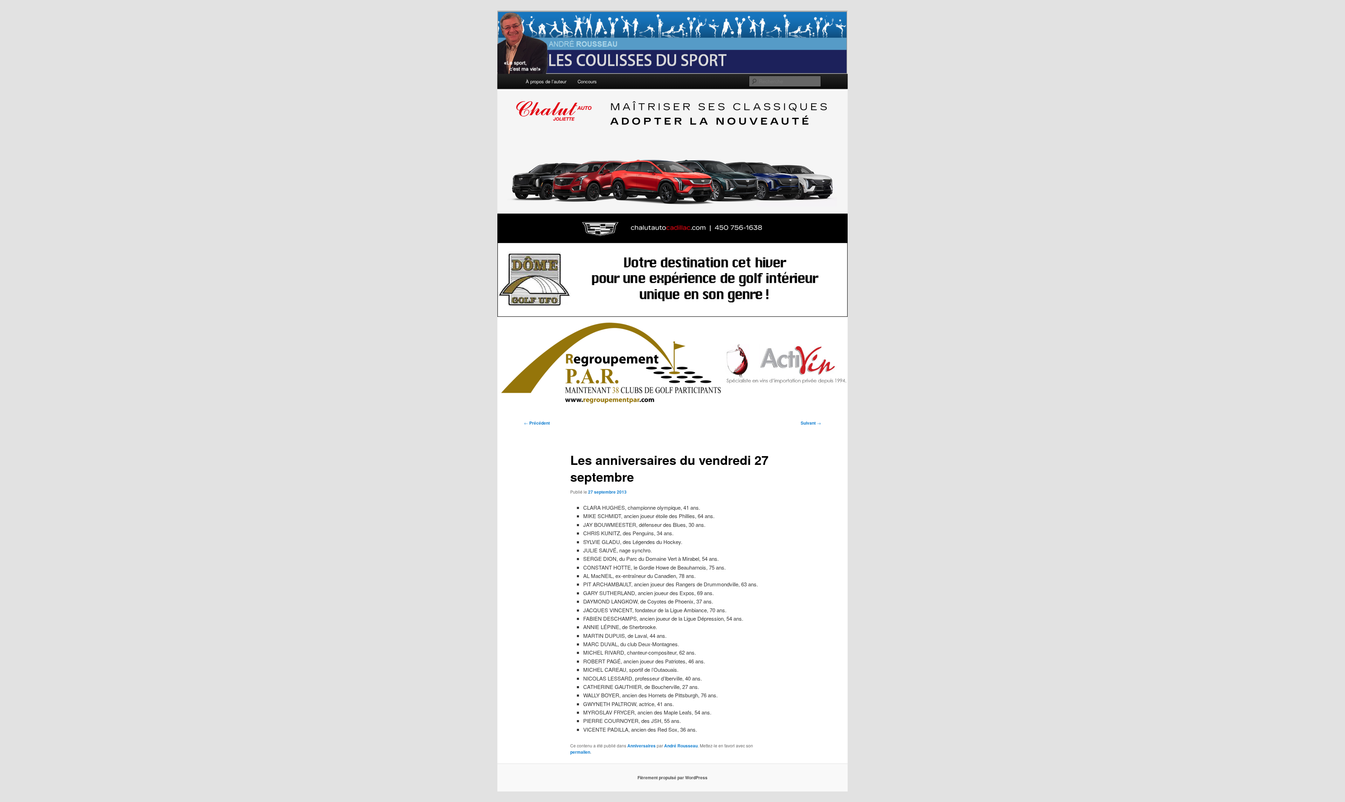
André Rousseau (681, 745)
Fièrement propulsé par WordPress (672, 777)
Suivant (811, 423)
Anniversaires (641, 745)
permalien (580, 752)
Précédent (537, 423)
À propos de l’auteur (546, 81)
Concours (587, 81)
